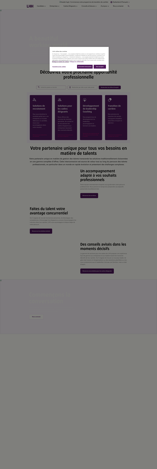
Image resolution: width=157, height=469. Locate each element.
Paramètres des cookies (59, 66)
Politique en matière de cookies (60, 61)
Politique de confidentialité (77, 61)
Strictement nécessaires (85, 66)
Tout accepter (100, 66)
